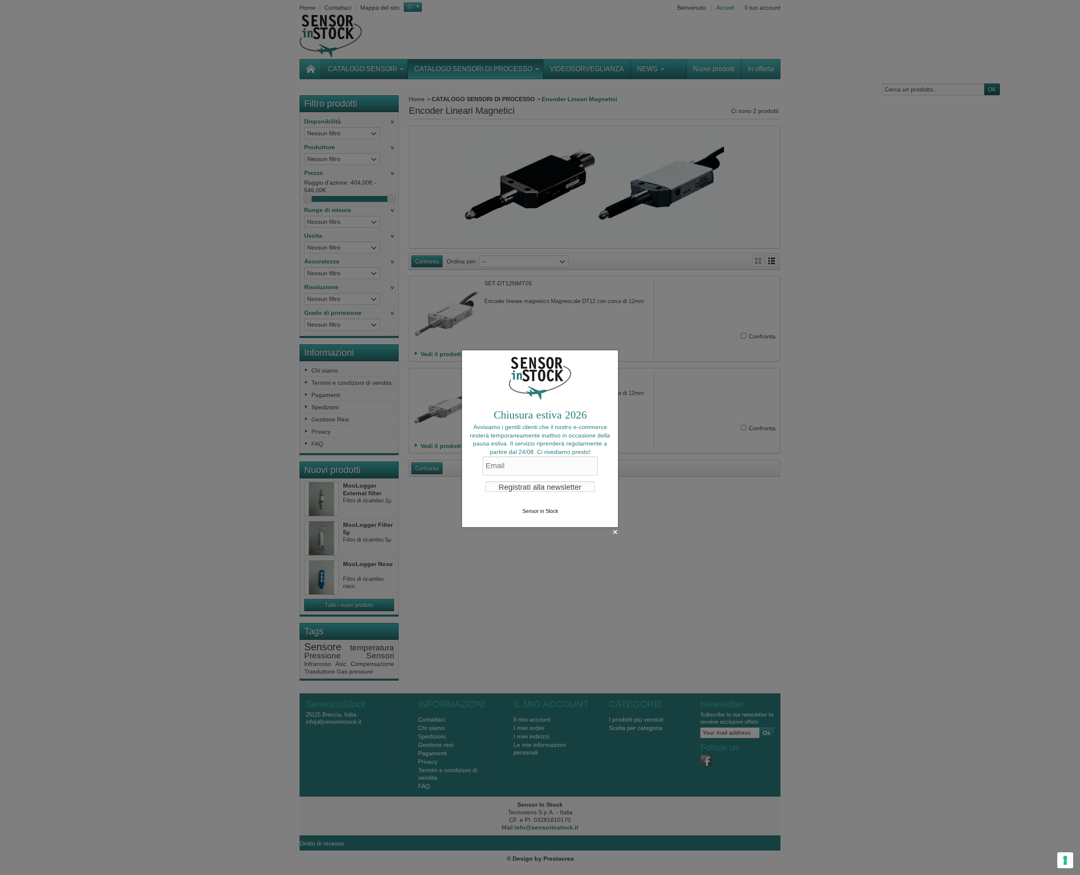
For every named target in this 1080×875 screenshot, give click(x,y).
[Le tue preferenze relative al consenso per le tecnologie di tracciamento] (1065, 860)
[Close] (615, 532)
